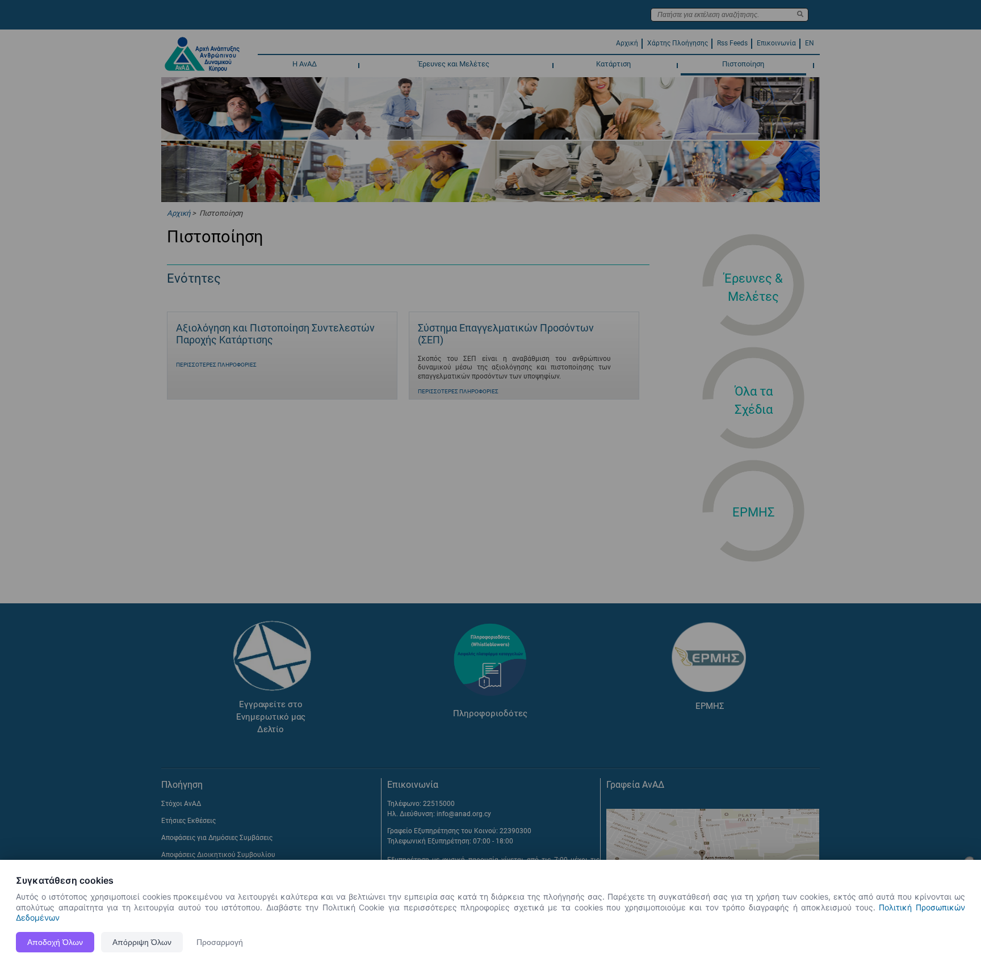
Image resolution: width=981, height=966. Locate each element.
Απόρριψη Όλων (141, 942)
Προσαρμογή (219, 942)
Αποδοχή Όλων (55, 942)
